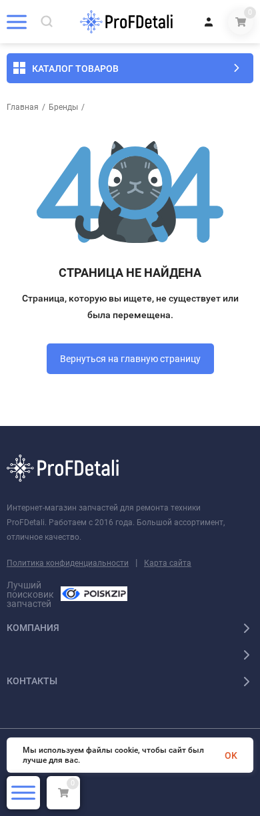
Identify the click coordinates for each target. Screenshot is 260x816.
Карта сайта (167, 563)
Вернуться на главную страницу (130, 358)
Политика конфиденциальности (68, 563)
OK (231, 755)
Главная (23, 107)
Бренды (63, 107)
